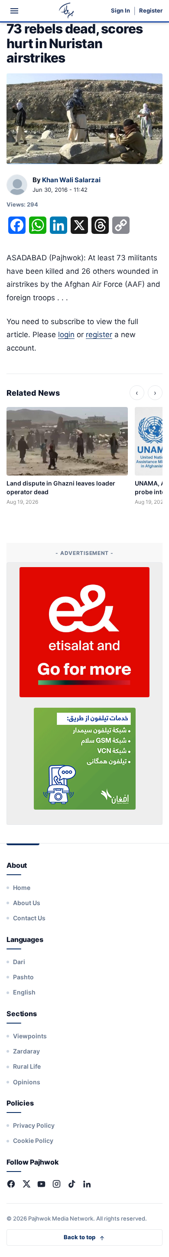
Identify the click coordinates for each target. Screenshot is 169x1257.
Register (150, 10)
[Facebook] (11, 1183)
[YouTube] (41, 1183)
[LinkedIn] (86, 1183)
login (66, 334)
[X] (26, 1183)
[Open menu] (14, 11)
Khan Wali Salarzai (71, 180)
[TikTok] (71, 1183)
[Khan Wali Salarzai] (17, 185)
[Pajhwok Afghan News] (66, 10)
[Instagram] (56, 1183)
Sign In (120, 10)
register (99, 334)
